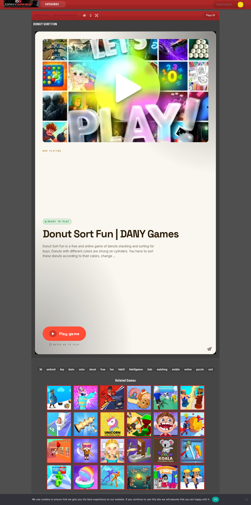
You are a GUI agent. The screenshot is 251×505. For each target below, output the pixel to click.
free (103, 369)
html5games (136, 369)
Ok (215, 499)
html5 (121, 369)
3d (40, 369)
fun (112, 369)
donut (92, 369)
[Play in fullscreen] (96, 15)
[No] (246, 499)
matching (162, 369)
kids (150, 369)
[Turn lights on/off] (90, 15)
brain (71, 369)
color (82, 369)
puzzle (200, 369)
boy (62, 369)
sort (210, 369)
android (51, 369)
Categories (52, 4)
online (188, 369)
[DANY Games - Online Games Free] (21, 6)
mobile (176, 369)
